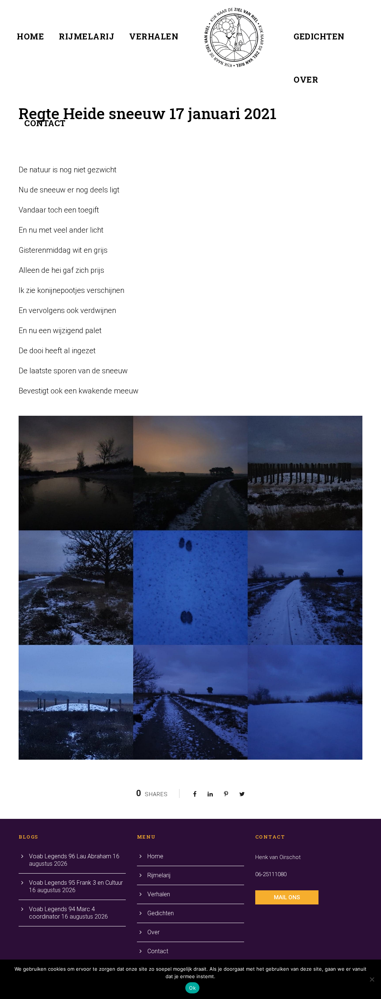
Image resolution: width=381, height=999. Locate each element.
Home (30, 36)
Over (306, 79)
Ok (192, 988)
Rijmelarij (86, 36)
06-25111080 (270, 874)
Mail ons (287, 897)
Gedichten (319, 36)
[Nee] (371, 979)
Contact (45, 123)
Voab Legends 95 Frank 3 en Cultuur (76, 882)
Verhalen (153, 36)
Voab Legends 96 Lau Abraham (70, 856)
